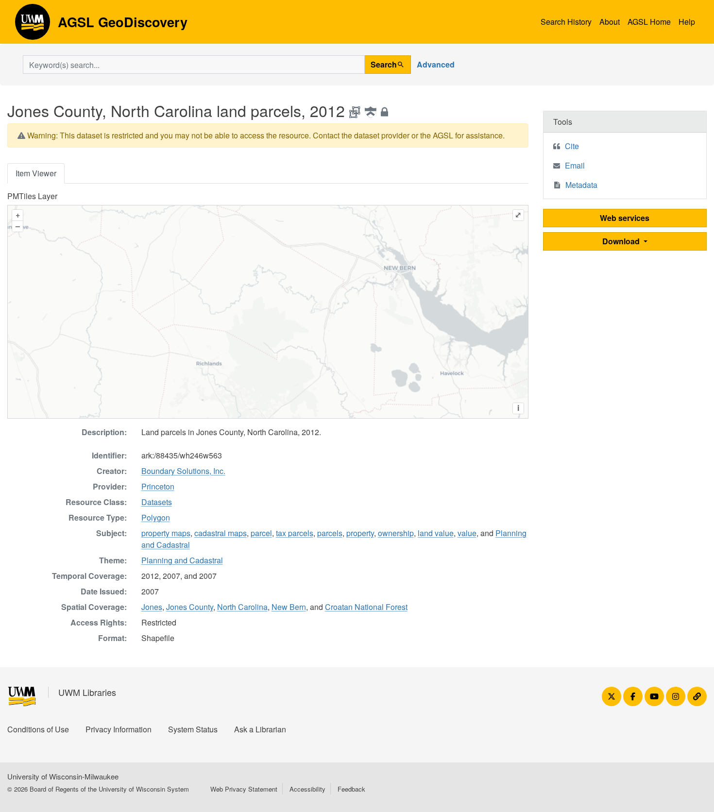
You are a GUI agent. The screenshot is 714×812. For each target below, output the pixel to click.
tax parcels (294, 533)
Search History (566, 21)
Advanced (436, 64)
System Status (193, 729)
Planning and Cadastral (182, 560)
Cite (572, 146)
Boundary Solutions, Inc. (183, 470)
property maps (165, 533)
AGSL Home (649, 21)
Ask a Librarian (260, 729)
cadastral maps (220, 533)
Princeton (157, 486)
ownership (396, 533)
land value (436, 533)
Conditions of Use (38, 729)
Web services (624, 217)
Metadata (581, 184)
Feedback (351, 789)
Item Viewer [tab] (36, 173)
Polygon (155, 517)
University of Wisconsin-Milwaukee (63, 776)
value (467, 533)
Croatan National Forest (366, 606)
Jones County (189, 606)
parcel (261, 533)
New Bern (289, 606)
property (360, 533)
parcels (329, 533)
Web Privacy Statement (243, 789)
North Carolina (242, 606)
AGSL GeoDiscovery (32, 25)
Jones (151, 606)
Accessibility (307, 789)
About (609, 21)
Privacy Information (118, 729)
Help (687, 21)
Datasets (156, 502)
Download (622, 241)
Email (575, 165)
